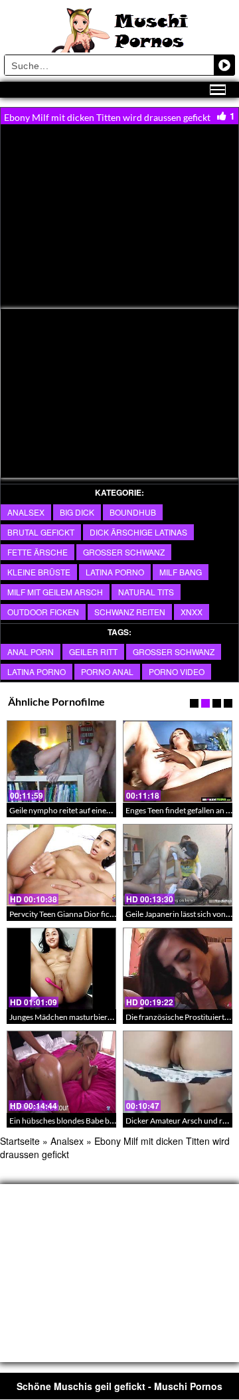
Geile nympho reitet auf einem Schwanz (77, 810)
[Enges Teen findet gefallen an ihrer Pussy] (177, 761)
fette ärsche (37, 551)
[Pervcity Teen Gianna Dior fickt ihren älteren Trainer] (61, 865)
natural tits (146, 591)
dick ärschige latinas (138, 532)
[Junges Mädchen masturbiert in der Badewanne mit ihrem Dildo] (61, 969)
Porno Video (176, 671)
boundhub (133, 512)
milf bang (180, 571)
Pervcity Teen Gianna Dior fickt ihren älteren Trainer (99, 914)
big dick (77, 512)
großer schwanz (173, 651)
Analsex (25, 512)
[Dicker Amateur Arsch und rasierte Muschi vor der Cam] (177, 1072)
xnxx (191, 611)
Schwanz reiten (129, 611)
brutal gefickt (40, 532)
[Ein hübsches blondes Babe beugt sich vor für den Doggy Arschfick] (61, 1072)
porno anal (107, 671)
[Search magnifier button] (224, 65)
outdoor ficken (43, 611)
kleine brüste (38, 571)
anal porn (30, 651)
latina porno (115, 571)
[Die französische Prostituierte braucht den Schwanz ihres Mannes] (177, 969)
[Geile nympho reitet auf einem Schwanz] (61, 761)
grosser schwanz (124, 551)
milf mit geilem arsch (55, 591)
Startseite (20, 1141)
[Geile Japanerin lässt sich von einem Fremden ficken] (177, 865)
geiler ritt (93, 651)
